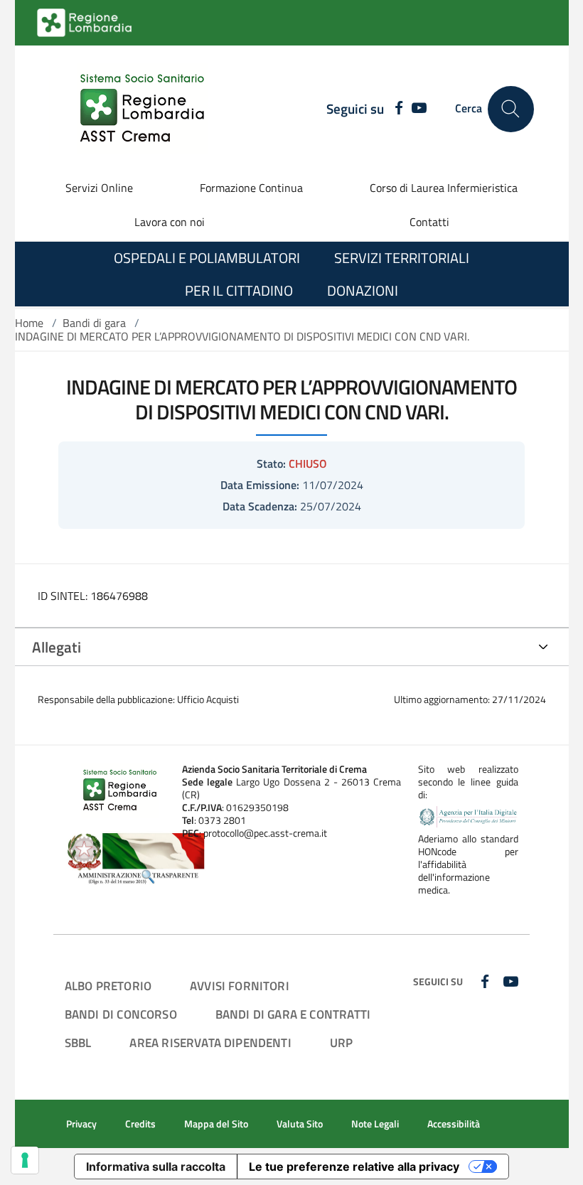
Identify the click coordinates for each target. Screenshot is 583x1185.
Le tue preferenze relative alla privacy (354, 1166)
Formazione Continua (251, 187)
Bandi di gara (94, 322)
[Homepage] (133, 109)
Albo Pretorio (108, 985)
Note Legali (375, 1124)
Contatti (429, 221)
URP (341, 1042)
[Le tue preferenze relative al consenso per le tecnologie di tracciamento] (24, 1160)
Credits (140, 1124)
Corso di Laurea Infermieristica (444, 187)
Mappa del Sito (216, 1124)
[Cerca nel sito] (511, 109)
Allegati (56, 647)
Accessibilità (453, 1124)
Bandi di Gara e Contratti (292, 1014)
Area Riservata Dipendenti (210, 1042)
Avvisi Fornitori (239, 985)
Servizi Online (99, 187)
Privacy (81, 1124)
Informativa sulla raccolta (155, 1166)
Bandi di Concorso (121, 1014)
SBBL (78, 1042)
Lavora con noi (169, 221)
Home (29, 322)
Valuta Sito (300, 1124)
